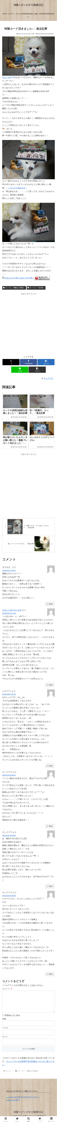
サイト (5, 1037)
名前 (4, 1019)
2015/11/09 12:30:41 (9, 694)
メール (5, 1028)
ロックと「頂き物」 (37, 288)
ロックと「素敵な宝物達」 (15, 288)
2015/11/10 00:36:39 (9, 835)
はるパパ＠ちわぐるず (12, 610)
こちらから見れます (16, 188)
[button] (37, 370)
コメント (7, 989)
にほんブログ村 (12, 1100)
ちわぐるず (7, 77)
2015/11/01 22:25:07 (9, 570)
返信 (51, 685)
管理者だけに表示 (12, 1015)
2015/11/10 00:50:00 (9, 895)
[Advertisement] (28, 324)
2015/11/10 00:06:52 (9, 775)
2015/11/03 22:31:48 (9, 613)
